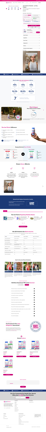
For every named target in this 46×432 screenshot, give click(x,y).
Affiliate (19, 418)
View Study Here (35, 176)
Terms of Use (20, 417)
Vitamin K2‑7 (16, 404)
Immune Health (16, 407)
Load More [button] (23, 386)
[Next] (24, 223)
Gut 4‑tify (16, 406)
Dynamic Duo (5, 370)
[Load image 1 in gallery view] (8, 8)
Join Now (27, 397)
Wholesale (20, 419)
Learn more (38, 32)
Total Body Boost (19, 351)
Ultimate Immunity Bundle (34, 351)
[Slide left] (6, 8)
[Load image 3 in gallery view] (15, 8)
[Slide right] (20, 8)
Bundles (15, 403)
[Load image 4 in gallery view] (18, 8)
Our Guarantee (5, 416)
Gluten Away (16, 408)
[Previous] (21, 223)
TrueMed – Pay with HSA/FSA (22, 415)
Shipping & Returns (21, 416)
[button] (40, 2)
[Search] (30, 2)
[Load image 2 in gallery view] (11, 8)
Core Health (5, 351)
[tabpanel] (9, 218)
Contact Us (42, 0)
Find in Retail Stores (5, 418)
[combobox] (28, 2)
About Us (4, 415)
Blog (3, 417)
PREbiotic (16, 405)
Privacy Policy (20, 420)
